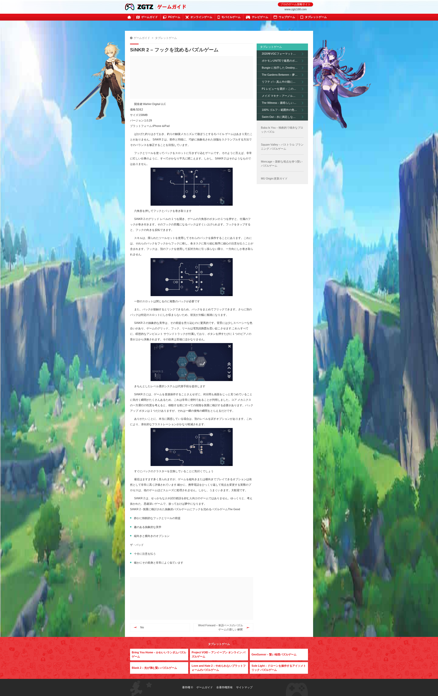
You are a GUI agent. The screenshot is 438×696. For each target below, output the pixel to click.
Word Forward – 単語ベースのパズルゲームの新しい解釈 (220, 627)
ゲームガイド (142, 37)
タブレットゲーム (166, 37)
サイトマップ (244, 687)
